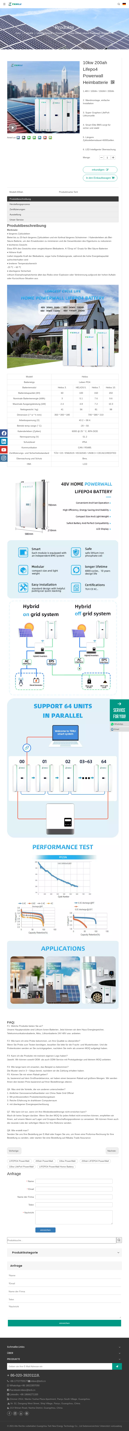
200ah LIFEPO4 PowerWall (95, 1161)
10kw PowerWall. (67, 1161)
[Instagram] (4, 458)
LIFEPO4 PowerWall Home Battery (56, 1166)
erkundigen (98, 169)
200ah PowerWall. (44, 1161)
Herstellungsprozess (20, 204)
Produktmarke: (66, 192)
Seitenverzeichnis (91, 1426)
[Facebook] (4, 433)
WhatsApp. (118, 724)
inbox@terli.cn (38, 1381)
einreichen (45, 1230)
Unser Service (17, 219)
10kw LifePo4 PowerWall (21, 1166)
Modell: (13, 192)
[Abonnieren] (117, 1366)
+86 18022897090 (30, 1385)
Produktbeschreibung (20, 199)
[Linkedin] (4, 441)
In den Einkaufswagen (98, 178)
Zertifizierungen (17, 209)
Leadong (118, 1426)
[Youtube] (4, 449)
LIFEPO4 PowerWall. (19, 1161)
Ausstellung (15, 214)
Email (116, 729)
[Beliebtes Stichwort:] (119, 1240)
